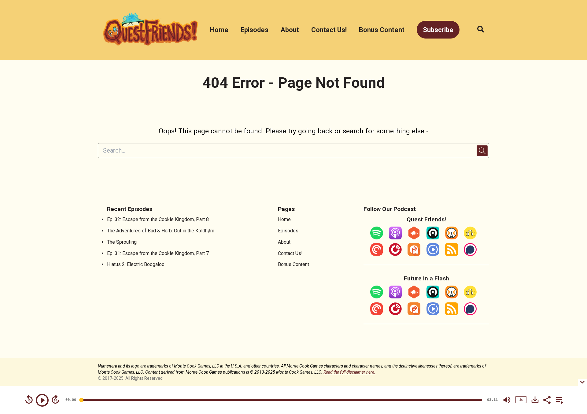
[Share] (546, 399)
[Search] (477, 30)
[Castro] (432, 238)
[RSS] (451, 254)
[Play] (42, 400)
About (290, 30)
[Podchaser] (470, 254)
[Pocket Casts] (376, 254)
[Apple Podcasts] (395, 238)
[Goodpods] (470, 238)
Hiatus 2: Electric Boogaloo (135, 264)
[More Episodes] (558, 399)
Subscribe (438, 30)
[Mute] (506, 400)
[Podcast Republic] (432, 254)
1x (520, 399)
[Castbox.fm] (414, 238)
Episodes (254, 30)
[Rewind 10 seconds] (29, 399)
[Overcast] (451, 238)
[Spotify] (376, 238)
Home (219, 30)
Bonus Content (381, 30)
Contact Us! (329, 30)
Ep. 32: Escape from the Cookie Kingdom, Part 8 (158, 219)
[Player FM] (395, 254)
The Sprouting (122, 242)
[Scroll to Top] (572, 345)
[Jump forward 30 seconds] (55, 399)
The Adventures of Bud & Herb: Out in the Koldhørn (160, 231)
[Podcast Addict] (414, 254)
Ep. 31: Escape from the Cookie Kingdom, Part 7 (158, 253)
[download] (535, 399)
